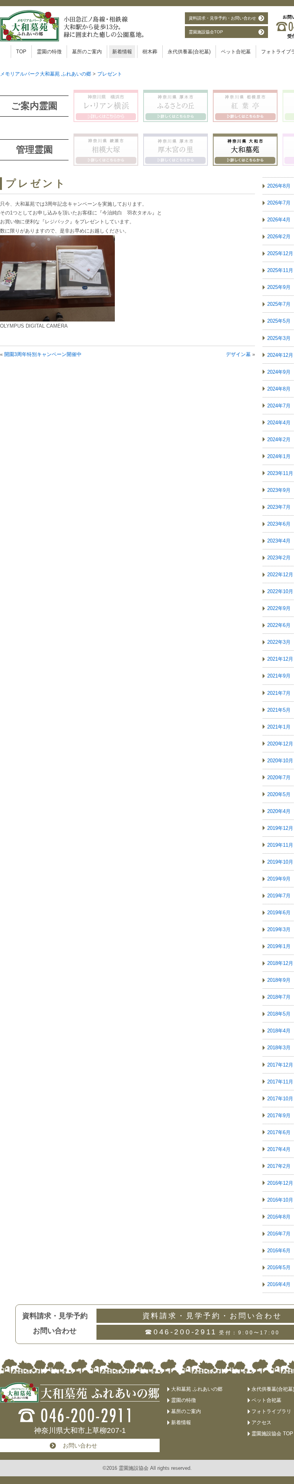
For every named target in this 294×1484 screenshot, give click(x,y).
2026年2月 (279, 236)
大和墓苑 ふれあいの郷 (196, 1389)
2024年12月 (280, 355)
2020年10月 (280, 760)
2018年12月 (280, 963)
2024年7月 (279, 406)
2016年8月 (279, 1217)
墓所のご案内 (87, 51)
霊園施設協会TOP (206, 32)
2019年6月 (279, 912)
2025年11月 (280, 270)
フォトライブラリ (271, 1411)
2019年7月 (279, 896)
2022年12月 (280, 574)
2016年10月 (280, 1200)
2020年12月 (280, 744)
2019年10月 (280, 862)
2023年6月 (279, 524)
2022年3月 (279, 642)
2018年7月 (279, 997)
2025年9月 (279, 287)
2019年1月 (279, 946)
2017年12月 (280, 1065)
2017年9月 (279, 1115)
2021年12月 (280, 659)
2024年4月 (279, 422)
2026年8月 (279, 186)
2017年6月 (279, 1132)
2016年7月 (279, 1234)
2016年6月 (279, 1250)
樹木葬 (149, 51)
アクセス (261, 1422)
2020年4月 (279, 811)
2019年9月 (279, 879)
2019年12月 (280, 828)
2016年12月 (280, 1183)
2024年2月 (279, 439)
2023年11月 (280, 473)
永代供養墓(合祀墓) (189, 51)
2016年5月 (279, 1267)
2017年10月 (280, 1098)
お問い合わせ (80, 1445)
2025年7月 (279, 304)
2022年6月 (279, 625)
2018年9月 (279, 980)
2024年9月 (279, 372)
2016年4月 (279, 1284)
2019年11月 (280, 845)
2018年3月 (279, 1047)
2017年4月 (279, 1149)
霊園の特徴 (49, 51)
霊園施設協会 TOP (272, 1433)
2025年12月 (280, 253)
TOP (21, 51)
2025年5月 (279, 321)
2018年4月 (279, 1031)
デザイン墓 (238, 354)
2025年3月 (279, 338)
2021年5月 (279, 710)
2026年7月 (279, 203)
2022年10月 (280, 591)
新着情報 (122, 51)
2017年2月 (279, 1166)
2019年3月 (279, 929)
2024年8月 (279, 389)
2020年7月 (279, 777)
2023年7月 (279, 507)
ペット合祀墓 (236, 51)
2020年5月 (279, 794)
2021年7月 (279, 693)
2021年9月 (279, 676)
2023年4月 (279, 541)
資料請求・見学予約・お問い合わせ (222, 18)
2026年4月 (279, 220)
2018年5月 (279, 1014)
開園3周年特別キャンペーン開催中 (43, 354)
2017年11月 (280, 1082)
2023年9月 (279, 490)
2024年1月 (279, 456)
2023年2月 (279, 558)
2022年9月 (279, 608)
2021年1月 (279, 727)
